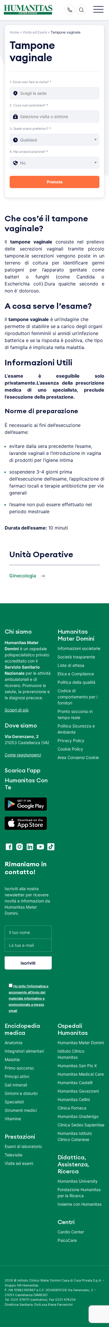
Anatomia (13, 1042)
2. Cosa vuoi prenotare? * (29, 105)
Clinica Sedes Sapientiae (81, 1124)
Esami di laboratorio (23, 1146)
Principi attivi (17, 1076)
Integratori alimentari (24, 1051)
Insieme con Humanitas (79, 1204)
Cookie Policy (70, 748)
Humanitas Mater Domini (81, 1042)
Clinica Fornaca (72, 1107)
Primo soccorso (19, 1067)
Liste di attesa (71, 665)
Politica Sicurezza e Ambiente (76, 729)
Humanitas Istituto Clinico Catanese (75, 1136)
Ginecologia (22, 576)
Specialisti (14, 1101)
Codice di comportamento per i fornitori (77, 696)
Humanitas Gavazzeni (78, 1090)
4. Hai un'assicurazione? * (29, 152)
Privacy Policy (71, 740)
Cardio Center (71, 1231)
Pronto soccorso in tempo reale (75, 714)
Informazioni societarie (79, 648)
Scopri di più (16, 709)
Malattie (12, 1059)
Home (14, 32)
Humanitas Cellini (74, 1099)
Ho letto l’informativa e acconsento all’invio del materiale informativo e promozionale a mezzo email (29, 998)
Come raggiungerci (23, 754)
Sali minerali (16, 1084)
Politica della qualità (76, 682)
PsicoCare (67, 1240)
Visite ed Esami (35, 32)
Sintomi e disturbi (21, 1093)
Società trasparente (76, 656)
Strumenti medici (21, 1110)
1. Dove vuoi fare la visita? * (30, 82)
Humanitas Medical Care (81, 1074)
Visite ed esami (19, 1163)
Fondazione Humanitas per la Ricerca (79, 1192)
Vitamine (13, 1118)
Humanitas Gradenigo (78, 1116)
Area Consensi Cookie (78, 757)
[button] (98, 9)
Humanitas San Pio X (77, 1065)
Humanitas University (78, 1181)
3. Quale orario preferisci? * (30, 129)
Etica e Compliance (76, 673)
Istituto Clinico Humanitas (71, 1054)
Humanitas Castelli (75, 1082)
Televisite (13, 1154)
